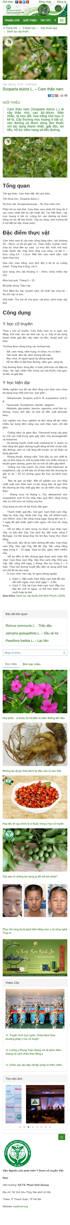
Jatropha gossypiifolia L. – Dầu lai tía (32, 633)
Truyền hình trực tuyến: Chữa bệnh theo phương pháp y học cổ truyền (30, 1037)
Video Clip (12, 983)
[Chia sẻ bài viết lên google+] (56, 95)
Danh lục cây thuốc (18, 31)
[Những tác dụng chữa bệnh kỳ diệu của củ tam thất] (35, 744)
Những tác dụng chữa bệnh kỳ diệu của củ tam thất (32, 771)
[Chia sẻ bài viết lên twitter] (53, 95)
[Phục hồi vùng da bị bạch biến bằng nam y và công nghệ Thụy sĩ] (35, 902)
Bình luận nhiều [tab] (32, 664)
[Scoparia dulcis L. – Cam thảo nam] (35, 57)
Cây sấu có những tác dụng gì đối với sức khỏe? (30, 876)
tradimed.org (20, 1206)
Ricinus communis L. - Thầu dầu (29, 625)
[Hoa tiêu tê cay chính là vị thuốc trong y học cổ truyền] (35, 797)
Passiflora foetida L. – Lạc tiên (27, 640)
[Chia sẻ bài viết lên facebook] (49, 95)
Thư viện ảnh (14, 1079)
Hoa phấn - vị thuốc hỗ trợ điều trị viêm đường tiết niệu (34, 718)
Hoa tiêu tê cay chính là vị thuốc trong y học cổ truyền (33, 823)
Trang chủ (12, 20)
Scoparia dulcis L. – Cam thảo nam (33, 89)
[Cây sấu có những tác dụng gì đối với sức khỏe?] (35, 850)
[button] (62, 95)
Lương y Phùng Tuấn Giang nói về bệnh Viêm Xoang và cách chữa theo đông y (33, 1051)
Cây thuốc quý (49, 28)
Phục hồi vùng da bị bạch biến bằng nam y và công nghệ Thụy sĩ (35, 931)
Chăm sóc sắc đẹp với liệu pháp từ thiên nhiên (35, 1065)
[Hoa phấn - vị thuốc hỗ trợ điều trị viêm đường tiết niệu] (35, 691)
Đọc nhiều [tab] (11, 664)
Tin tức (45, 20)
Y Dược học (29, 28)
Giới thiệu (30, 20)
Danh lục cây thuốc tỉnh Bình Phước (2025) (40, 595)
